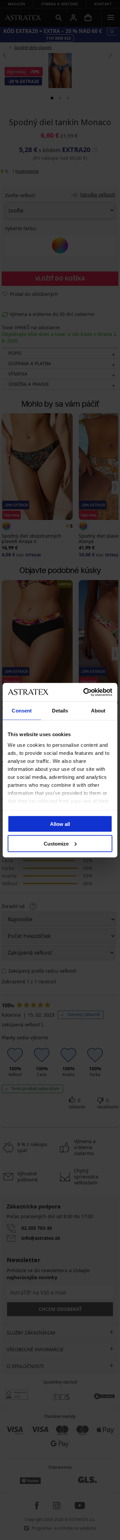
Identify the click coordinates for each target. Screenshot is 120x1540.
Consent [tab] (22, 710)
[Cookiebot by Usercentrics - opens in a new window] (84, 692)
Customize (56, 843)
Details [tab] (60, 710)
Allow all (60, 824)
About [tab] (98, 710)
